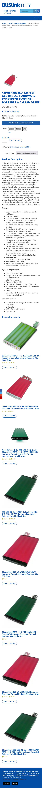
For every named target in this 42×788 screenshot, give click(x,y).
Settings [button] (6, 783)
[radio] (11, 129)
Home (4, 24)
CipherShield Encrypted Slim (17, 24)
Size (5, 129)
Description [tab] (9, 153)
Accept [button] (15, 783)
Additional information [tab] (26, 153)
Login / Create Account (10, 12)
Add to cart (15, 140)
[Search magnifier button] (38, 11)
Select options (9, 367)
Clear (9, 133)
